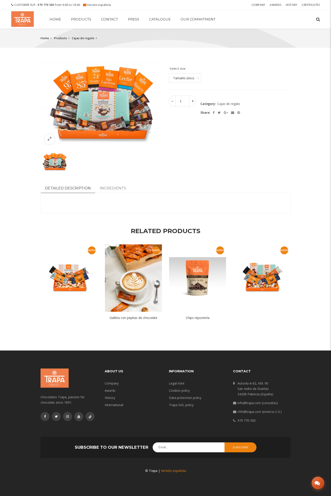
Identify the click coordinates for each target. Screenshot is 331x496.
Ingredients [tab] (113, 188)
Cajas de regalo (83, 38)
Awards (275, 5)
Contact (109, 19)
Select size (178, 68)
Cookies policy (179, 390)
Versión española (98, 5)
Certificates (311, 5)
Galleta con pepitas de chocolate (133, 318)
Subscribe (240, 447)
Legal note (176, 383)
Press (133, 19)
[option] (101, 103)
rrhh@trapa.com (249, 412)
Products (81, 19)
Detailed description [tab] (68, 188)
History (291, 5)
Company (258, 5)
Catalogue (160, 19)
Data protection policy (185, 398)
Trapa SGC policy (181, 405)
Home (55, 19)
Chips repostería (197, 318)
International (114, 405)
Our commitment (198, 19)
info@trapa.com (249, 403)
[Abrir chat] (318, 483)
